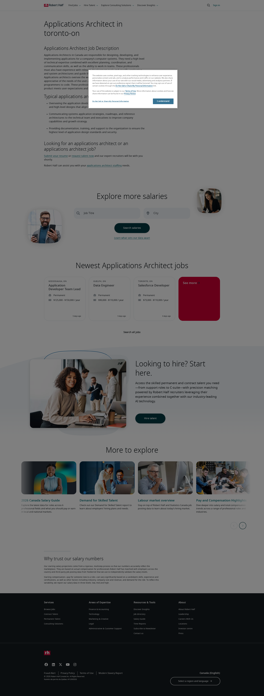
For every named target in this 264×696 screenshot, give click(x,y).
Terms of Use (130, 91)
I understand (163, 101)
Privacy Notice (130, 94)
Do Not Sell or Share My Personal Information (134, 86)
